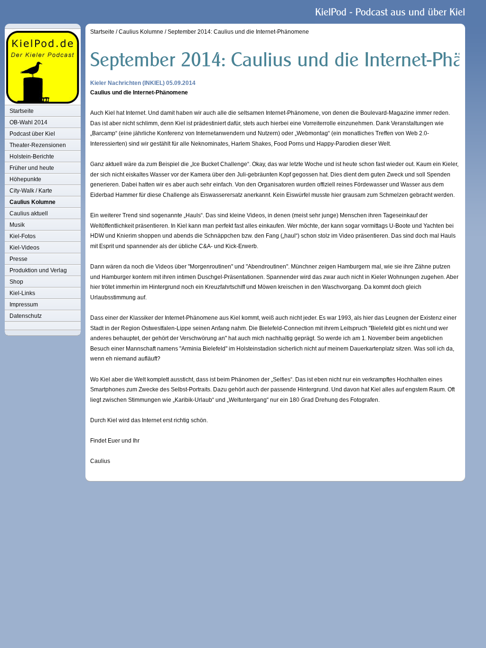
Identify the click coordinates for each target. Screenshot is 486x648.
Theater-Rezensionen (37, 145)
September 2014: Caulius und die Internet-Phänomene (238, 31)
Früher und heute (31, 168)
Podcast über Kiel (32, 133)
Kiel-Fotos (22, 236)
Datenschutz (25, 316)
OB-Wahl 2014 (28, 122)
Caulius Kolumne (32, 202)
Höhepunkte (25, 179)
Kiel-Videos (24, 247)
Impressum (23, 304)
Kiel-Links (22, 293)
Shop (16, 281)
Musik (17, 225)
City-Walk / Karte (30, 190)
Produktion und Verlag (38, 270)
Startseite (21, 111)
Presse (18, 259)
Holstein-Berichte (31, 156)
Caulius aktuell (28, 213)
